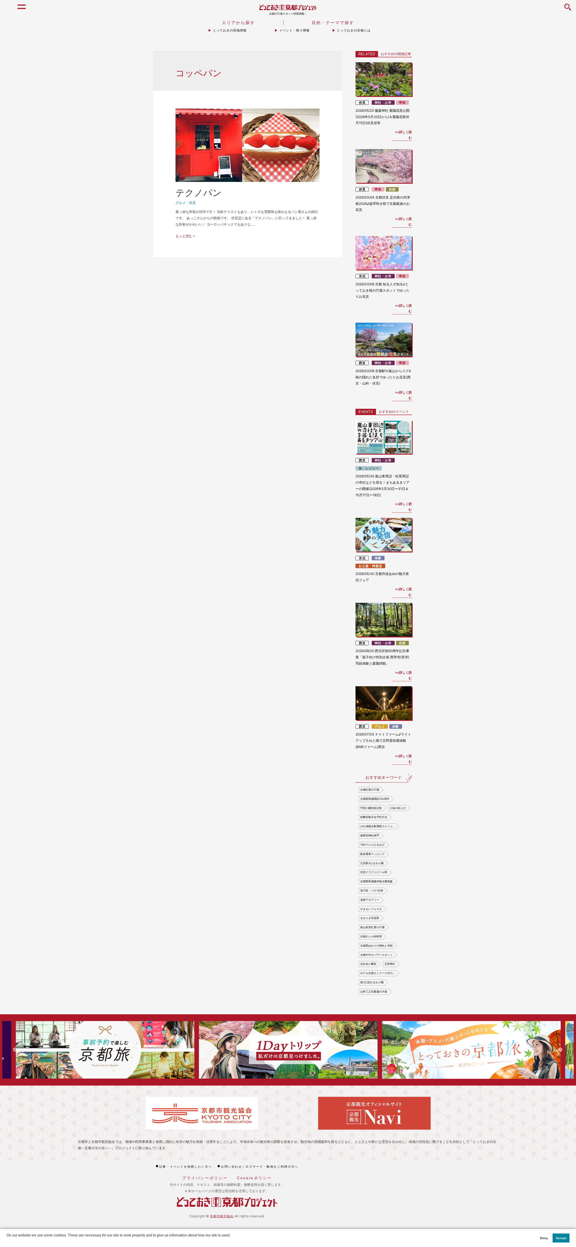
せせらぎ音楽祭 (369, 918)
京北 (362, 276)
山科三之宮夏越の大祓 (373, 991)
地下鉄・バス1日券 (371, 890)
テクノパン (199, 192)
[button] (7, 1241)
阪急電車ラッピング (372, 854)
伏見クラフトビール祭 (373, 872)
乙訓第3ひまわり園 (372, 863)
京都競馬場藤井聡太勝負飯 (376, 881)
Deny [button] (544, 1238)
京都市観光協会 (222, 1216)
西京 (362, 363)
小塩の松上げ (398, 808)
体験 (378, 558)
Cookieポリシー (254, 1178)
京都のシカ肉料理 (371, 936)
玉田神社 (389, 963)
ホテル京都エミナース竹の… (377, 973)
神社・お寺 (383, 102)
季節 (402, 102)
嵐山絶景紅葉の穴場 (372, 927)
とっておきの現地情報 (230, 30)
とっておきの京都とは (354, 30)
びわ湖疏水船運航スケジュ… (377, 826)
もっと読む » (185, 236)
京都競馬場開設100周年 (374, 798)
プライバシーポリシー (205, 1178)
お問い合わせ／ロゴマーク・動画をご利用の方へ (259, 1166)
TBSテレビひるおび (372, 844)
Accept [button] (561, 1238)
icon (567, 9)
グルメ (181, 203)
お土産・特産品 (370, 566)
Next (560, 1050)
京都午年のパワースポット (376, 954)
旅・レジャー (369, 468)
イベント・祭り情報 (294, 30)
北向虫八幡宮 (368, 963)
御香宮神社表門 (369, 835)
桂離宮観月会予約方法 (373, 817)
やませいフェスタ (371, 909)
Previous (15, 1050)
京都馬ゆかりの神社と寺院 (376, 945)
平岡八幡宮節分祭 (371, 808)
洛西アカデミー (369, 899)
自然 (392, 189)
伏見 (192, 203)
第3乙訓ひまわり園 (372, 982)
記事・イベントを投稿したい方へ (185, 1166)
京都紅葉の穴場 (369, 789)
